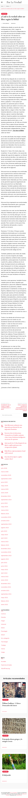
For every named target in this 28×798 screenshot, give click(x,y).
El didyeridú (6, 775)
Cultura (5, 771)
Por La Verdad (14, 2)
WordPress (19, 795)
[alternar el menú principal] (2, 2)
